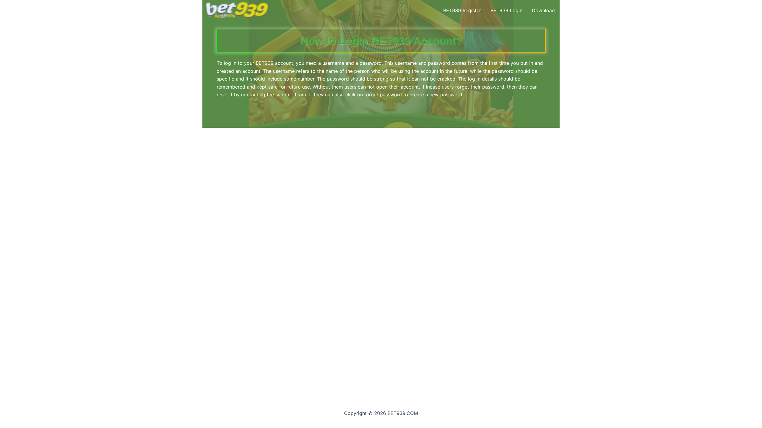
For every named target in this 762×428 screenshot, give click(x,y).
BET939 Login (506, 10)
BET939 (265, 63)
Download (543, 10)
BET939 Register (462, 10)
